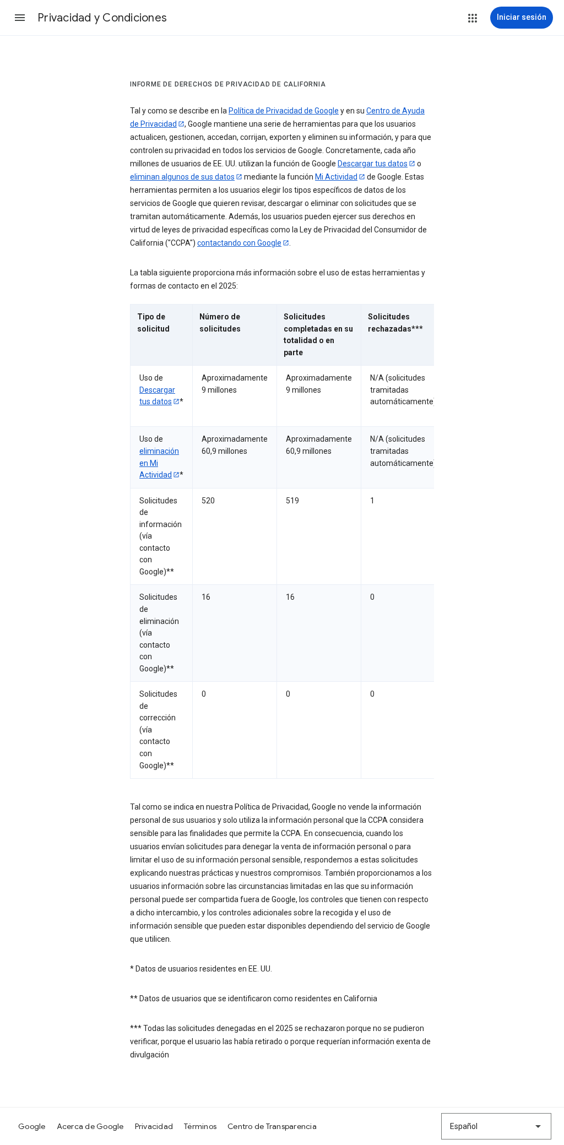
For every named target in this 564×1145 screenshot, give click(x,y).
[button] (20, 17)
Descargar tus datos (373, 163)
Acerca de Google (90, 1126)
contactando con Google (239, 242)
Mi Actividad (336, 176)
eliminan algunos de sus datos (182, 176)
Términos (200, 1126)
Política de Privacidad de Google (284, 110)
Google (32, 1126)
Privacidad (154, 1126)
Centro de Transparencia (272, 1126)
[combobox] (496, 1126)
